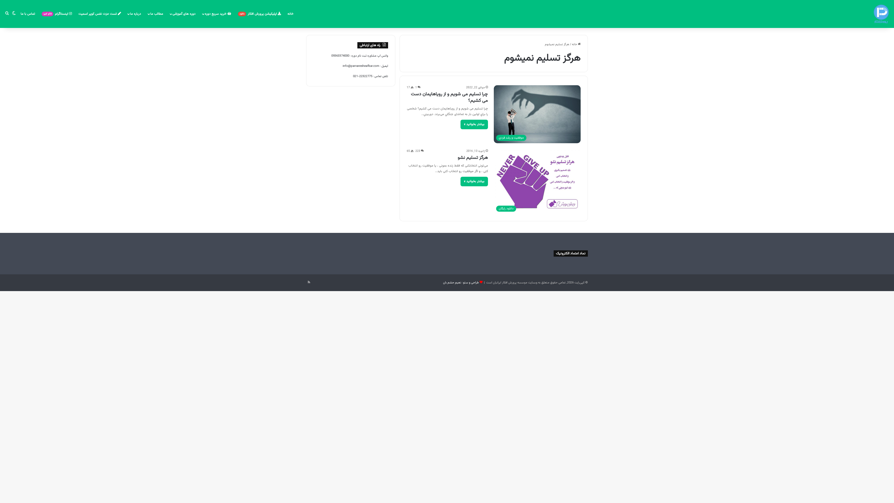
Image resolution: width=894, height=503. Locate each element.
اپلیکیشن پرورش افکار (259, 14)
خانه (291, 14)
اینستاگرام (56, 14)
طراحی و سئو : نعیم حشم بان (461, 282)
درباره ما (135, 14)
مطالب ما (156, 14)
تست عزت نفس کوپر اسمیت (98, 14)
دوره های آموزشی (184, 14)
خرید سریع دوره (216, 14)
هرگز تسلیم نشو (473, 157)
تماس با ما (28, 14)
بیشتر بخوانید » (474, 124)
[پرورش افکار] (881, 14)
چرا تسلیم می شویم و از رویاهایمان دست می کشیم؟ (449, 97)
